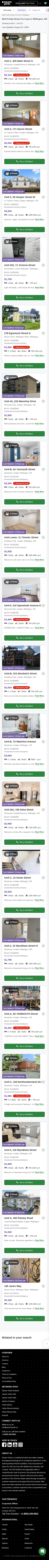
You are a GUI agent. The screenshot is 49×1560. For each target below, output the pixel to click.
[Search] (29, 10)
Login (40, 3)
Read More (39, 83)
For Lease (7, 10)
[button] (45, 3)
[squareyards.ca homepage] (7, 3)
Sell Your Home (28, 3)
